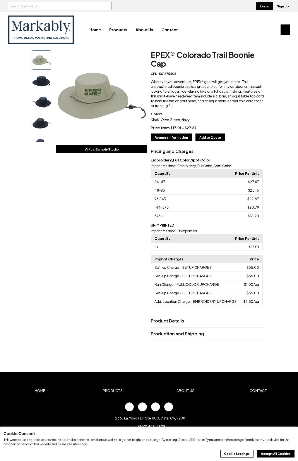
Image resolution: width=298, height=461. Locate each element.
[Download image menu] (142, 56)
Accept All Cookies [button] (276, 454)
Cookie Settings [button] (237, 454)
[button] (208, 151)
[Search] (107, 6)
